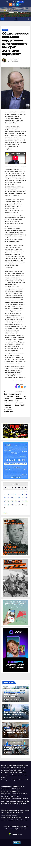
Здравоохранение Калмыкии (11, 692)
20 (15, 501)
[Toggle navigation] (16, 19)
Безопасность (8, 745)
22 (22, 501)
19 (12, 501)
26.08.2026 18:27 (10, 735)
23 (26, 501)
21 (19, 501)
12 (12, 498)
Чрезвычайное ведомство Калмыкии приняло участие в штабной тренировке (15, 733)
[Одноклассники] (22, 387)
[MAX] (16, 387)
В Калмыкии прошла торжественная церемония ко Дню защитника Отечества (20, 398)
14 (19, 498)
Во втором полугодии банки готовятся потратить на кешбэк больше (15, 715)
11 (8, 498)
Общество (5, 29)
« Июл (5, 513)
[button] (28, 19)
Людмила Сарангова (15, 59)
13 (15, 498)
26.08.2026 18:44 (10, 717)
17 (5, 501)
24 (5, 504)
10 (5, 498)
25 (8, 504)
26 (12, 504)
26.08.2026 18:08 (10, 752)
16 (26, 498)
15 (22, 498)
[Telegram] (25, 387)
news (19, 699)
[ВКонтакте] (19, 387)
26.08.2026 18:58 (10, 699)
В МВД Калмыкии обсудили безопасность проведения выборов (15, 750)
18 (8, 501)
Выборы (15, 745)
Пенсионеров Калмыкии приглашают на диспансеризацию (13, 697)
